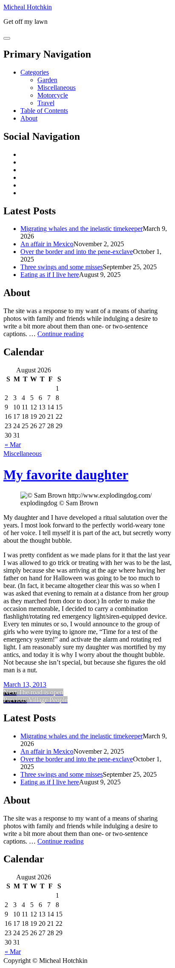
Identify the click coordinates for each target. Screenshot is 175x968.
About (28, 118)
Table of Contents (44, 110)
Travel (45, 103)
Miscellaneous (56, 87)
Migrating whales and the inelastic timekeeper (81, 228)
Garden (47, 80)
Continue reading (60, 333)
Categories (34, 72)
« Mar (13, 444)
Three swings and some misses (61, 267)
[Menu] (6, 38)
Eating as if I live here (49, 274)
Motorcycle (52, 95)
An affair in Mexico (46, 244)
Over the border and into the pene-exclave (76, 251)
